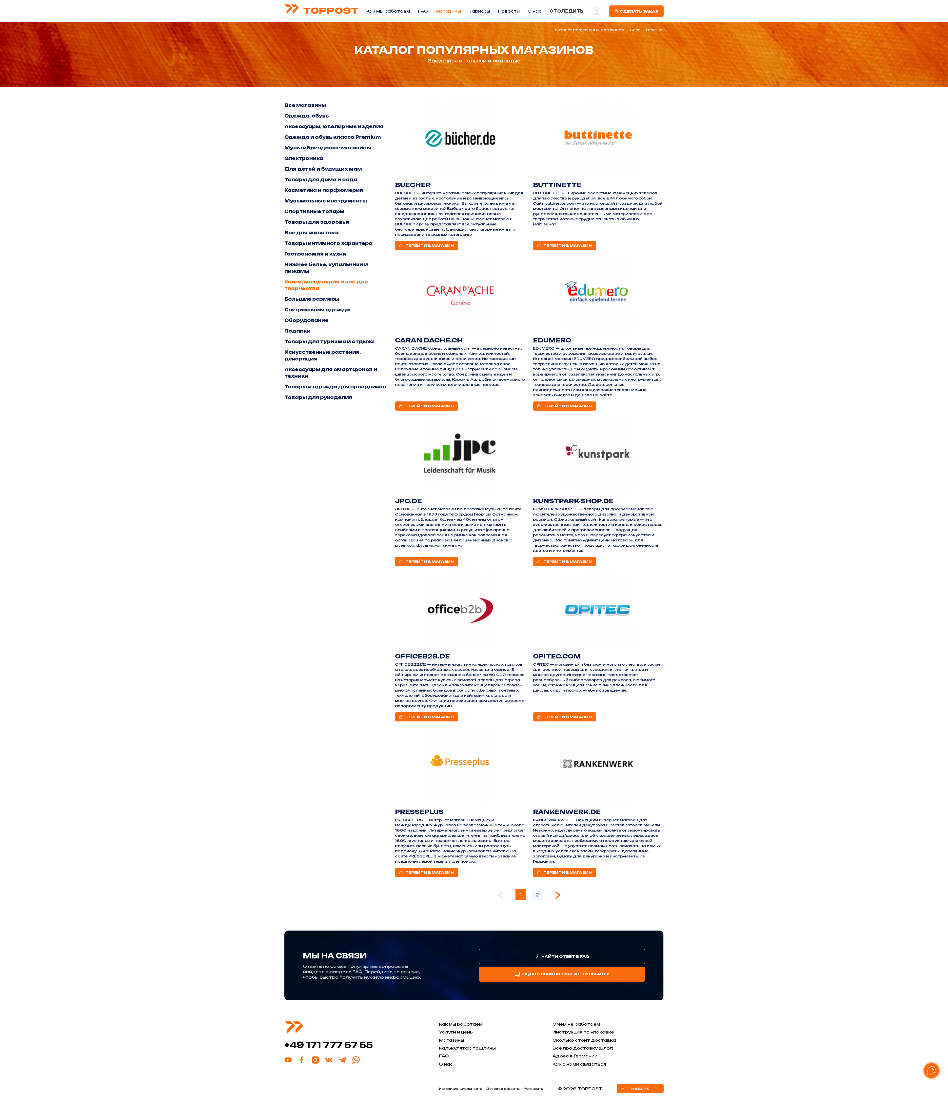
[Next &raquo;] (557, 895)
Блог (635, 30)
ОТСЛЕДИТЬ (567, 11)
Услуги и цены (456, 1032)
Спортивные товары (314, 211)
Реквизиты (534, 1089)
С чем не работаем (576, 1024)
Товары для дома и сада (320, 179)
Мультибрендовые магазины (327, 147)
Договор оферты (503, 1089)
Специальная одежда (317, 309)
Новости (509, 11)
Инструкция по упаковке (583, 1032)
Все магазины (305, 105)
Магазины (448, 11)
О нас (446, 1064)
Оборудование (306, 320)
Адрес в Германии (575, 1055)
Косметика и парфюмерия (323, 190)
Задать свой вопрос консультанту (565, 974)
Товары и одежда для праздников (335, 386)
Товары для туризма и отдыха (329, 341)
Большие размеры (311, 299)
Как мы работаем (388, 11)
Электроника (303, 158)
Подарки (297, 331)
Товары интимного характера (328, 243)
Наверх (640, 1089)
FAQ (423, 11)
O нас (535, 11)
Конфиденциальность (460, 1089)
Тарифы (479, 11)
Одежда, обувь (306, 116)
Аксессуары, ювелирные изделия (333, 126)
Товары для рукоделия (318, 397)
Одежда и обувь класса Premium (332, 137)
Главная (655, 30)
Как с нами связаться (579, 1064)
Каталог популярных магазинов (589, 30)
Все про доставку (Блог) (583, 1048)
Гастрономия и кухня (315, 254)
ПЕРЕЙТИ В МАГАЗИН (429, 245)
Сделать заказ (639, 11)
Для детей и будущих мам (323, 169)
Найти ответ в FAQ (565, 956)
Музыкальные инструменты (325, 200)
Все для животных (311, 232)
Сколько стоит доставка (584, 1040)
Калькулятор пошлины (467, 1048)
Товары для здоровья (316, 222)
